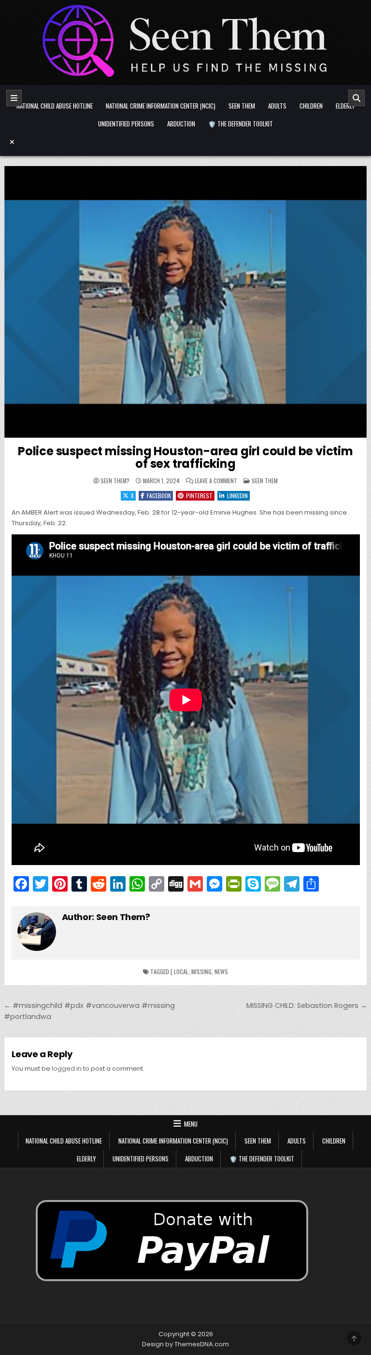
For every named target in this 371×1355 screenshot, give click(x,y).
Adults (277, 106)
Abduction (181, 123)
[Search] (356, 98)
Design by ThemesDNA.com (185, 1344)
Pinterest (199, 495)
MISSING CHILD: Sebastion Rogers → (306, 1005)
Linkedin (237, 495)
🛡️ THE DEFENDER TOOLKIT (240, 123)
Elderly (345, 106)
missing (201, 971)
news (221, 971)
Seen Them (241, 106)
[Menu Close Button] (186, 142)
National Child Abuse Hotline (54, 106)
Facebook (159, 495)
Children (311, 106)
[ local (179, 971)
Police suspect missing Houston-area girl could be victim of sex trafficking (185, 457)
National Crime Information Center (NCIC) (160, 106)
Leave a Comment (216, 481)
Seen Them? (114, 481)
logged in (67, 1068)
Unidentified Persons (126, 123)
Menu (191, 1124)
